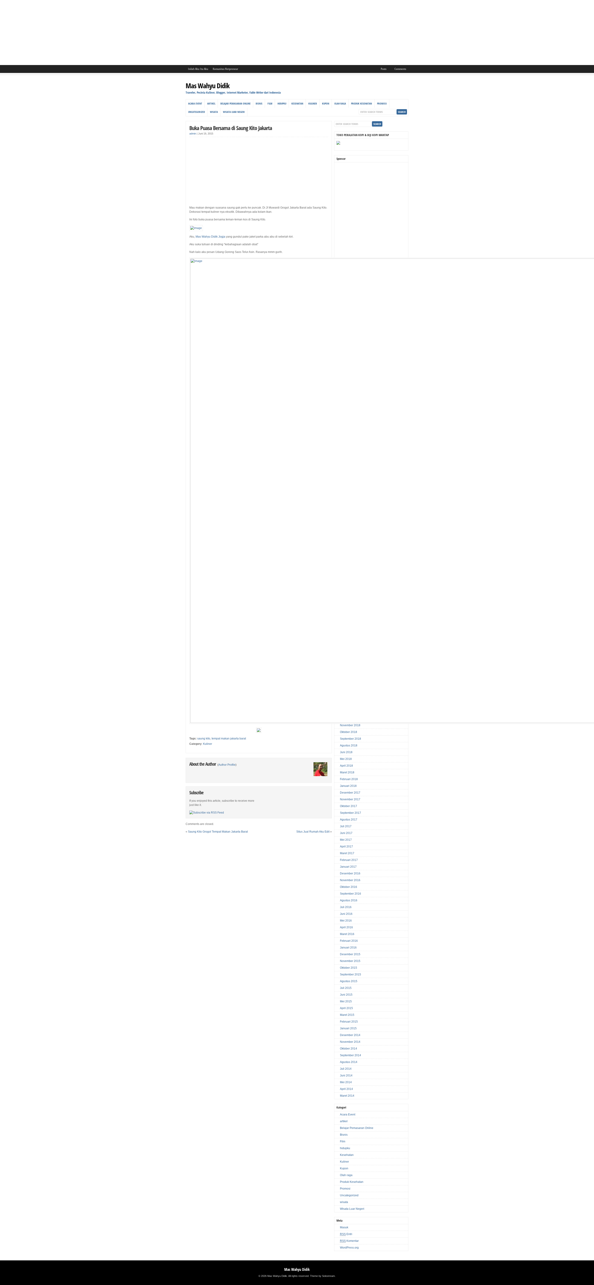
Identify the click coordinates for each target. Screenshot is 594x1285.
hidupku (282, 103)
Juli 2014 (346, 1068)
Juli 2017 (346, 826)
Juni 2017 (346, 833)
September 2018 (350, 738)
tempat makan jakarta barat (229, 738)
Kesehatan (297, 103)
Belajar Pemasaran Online (235, 103)
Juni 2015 (346, 994)
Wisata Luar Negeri (234, 112)
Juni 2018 (346, 752)
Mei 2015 (346, 1001)
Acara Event (195, 103)
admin (192, 133)
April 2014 (346, 1089)
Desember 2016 (350, 873)
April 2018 (346, 765)
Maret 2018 (347, 772)
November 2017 (350, 799)
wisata (214, 112)
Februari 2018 (349, 779)
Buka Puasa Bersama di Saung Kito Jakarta (230, 128)
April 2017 (346, 846)
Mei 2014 (346, 1082)
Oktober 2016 (348, 887)
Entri (346, 1234)
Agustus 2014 (348, 1062)
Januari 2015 (348, 1028)
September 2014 (350, 1055)
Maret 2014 (347, 1095)
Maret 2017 (347, 853)
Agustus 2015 (348, 981)
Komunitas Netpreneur (225, 69)
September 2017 (350, 812)
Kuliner (312, 103)
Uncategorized (196, 112)
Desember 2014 (350, 1035)
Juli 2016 (346, 907)
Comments (400, 69)
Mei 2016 (346, 920)
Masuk (344, 1227)
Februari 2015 (349, 1021)
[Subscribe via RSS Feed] (206, 813)
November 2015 (350, 961)
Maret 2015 (347, 1015)
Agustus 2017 (348, 819)
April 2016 (346, 927)
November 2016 (350, 880)
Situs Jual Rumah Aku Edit (312, 831)
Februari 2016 (349, 940)
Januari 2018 (348, 786)
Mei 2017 (346, 839)
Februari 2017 (349, 860)
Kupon (325, 103)
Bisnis (259, 103)
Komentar (349, 1240)
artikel (211, 103)
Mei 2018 (346, 759)
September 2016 (350, 893)
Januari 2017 (348, 866)
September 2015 (350, 974)
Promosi (382, 103)
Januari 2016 (348, 947)
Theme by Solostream (322, 1276)
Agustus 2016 (348, 900)
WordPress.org (349, 1247)
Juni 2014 (346, 1075)
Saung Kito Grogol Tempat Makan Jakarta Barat (218, 831)
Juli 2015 (346, 988)
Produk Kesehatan (361, 103)
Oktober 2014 (348, 1048)
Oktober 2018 (348, 732)
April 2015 (346, 1008)
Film (270, 103)
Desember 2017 (350, 792)
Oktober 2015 (348, 967)
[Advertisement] (139, 32)
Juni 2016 (346, 914)
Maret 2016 (347, 934)
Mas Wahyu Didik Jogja (210, 236)
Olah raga (340, 103)
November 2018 (350, 725)
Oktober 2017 (348, 806)
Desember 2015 (350, 954)
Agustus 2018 (348, 745)
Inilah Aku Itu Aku (198, 69)
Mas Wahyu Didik (207, 85)
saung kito (203, 738)
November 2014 (350, 1041)
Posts (383, 69)
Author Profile (227, 764)
